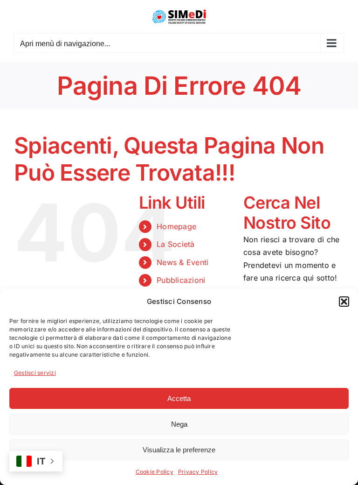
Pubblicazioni (181, 280)
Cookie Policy (154, 471)
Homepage (176, 226)
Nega (179, 424)
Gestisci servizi (35, 372)
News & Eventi (182, 262)
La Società (175, 244)
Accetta (179, 398)
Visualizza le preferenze (179, 450)
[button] (344, 301)
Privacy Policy (198, 471)
